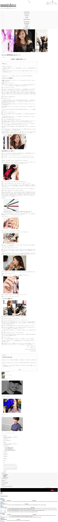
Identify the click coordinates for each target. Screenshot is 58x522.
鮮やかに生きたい (5, 414)
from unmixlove (26, 21)
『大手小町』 (10, 75)
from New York (26, 13)
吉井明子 (6, 468)
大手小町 (34, 347)
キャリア (11, 466)
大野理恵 (13, 468)
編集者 (10, 469)
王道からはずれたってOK (11, 449)
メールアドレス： (5, 439)
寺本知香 (6, 371)
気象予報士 (7, 469)
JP (52, 1)
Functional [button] (1, 502)
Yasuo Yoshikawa (8, 465)
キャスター (8, 466)
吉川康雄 (11, 468)
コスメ (13, 466)
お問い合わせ (10, 486)
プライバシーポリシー (5, 486)
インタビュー (5, 466)
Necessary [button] (1, 498)
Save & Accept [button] (2, 521)
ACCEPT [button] (52, 490)
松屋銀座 (17, 75)
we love (26, 17)
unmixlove (8, 4)
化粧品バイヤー (3, 371)
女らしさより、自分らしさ (11, 450)
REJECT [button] (55, 490)
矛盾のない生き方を (10, 447)
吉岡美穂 (8, 468)
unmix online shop (26, 19)
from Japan (27, 15)
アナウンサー (13, 465)
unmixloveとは (4, 480)
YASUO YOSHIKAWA (5, 396)
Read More (18, 490)
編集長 (12, 469)
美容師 (15, 469)
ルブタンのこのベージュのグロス (13, 216)
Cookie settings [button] (22, 490)
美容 (13, 469)
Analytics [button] (1, 505)
